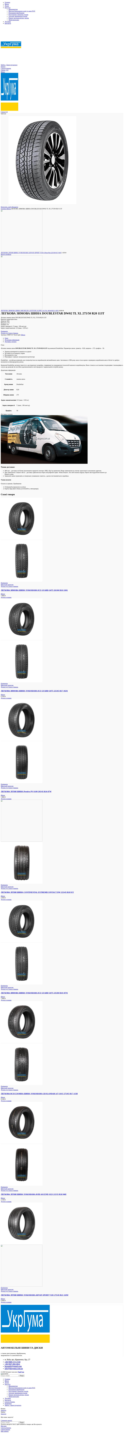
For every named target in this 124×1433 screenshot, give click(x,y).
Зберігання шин (14, 20)
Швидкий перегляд (7, 585)
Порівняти (8, 1403)
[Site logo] (11, 63)
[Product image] (21, 581)
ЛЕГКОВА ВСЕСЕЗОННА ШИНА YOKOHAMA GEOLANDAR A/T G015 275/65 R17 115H (39, 1094)
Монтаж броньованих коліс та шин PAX (22, 11)
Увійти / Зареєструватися (13, 1405)
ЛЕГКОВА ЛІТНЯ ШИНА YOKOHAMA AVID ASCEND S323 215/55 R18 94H (33, 1194)
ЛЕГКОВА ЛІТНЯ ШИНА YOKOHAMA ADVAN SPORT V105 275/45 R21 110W (34, 1295)
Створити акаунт (6, 1420)
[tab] (64, 338)
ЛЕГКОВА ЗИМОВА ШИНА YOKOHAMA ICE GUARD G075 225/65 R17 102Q (34, 691)
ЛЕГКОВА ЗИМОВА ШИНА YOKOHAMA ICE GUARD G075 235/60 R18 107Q (34, 993)
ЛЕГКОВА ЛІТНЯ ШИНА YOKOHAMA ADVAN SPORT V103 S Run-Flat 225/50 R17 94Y (31, 253)
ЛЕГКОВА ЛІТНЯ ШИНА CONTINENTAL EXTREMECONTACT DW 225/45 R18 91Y (37, 892)
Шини (9, 209)
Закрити (3, 1410)
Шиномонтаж (13, 9)
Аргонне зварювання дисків (18, 16)
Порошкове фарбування (16, 13)
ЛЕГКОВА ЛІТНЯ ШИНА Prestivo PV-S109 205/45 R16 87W (26, 792)
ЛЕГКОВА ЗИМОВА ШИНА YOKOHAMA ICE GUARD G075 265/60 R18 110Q (34, 590)
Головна (4, 209)
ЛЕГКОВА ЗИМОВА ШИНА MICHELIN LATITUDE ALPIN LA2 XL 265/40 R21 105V (30, 310)
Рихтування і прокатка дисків (18, 14)
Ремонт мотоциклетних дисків (19, 18)
